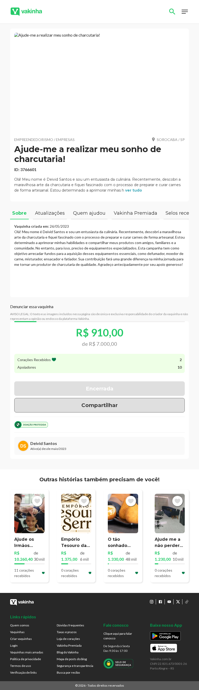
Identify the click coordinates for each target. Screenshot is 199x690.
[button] (99, 83)
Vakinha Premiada (69, 645)
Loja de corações (68, 639)
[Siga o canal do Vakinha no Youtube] (169, 602)
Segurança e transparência (75, 666)
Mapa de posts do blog (72, 659)
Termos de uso (20, 666)
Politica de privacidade (25, 659)
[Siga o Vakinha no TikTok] (187, 602)
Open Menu (185, 12)
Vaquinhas (17, 632)
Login (14, 645)
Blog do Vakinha (68, 652)
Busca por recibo (68, 672)
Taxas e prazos (67, 632)
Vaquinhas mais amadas (26, 652)
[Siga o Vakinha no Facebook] (160, 602)
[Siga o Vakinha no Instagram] (152, 602)
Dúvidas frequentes (70, 625)
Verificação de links (23, 672)
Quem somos (19, 625)
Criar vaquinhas (21, 639)
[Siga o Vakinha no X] (178, 602)
